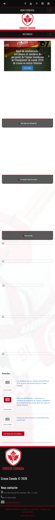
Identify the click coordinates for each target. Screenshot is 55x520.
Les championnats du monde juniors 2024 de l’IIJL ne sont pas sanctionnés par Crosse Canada (33, 383)
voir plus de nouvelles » (13, 433)
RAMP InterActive (12, 509)
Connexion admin (27, 515)
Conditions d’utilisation (30, 509)
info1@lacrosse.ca (12, 502)
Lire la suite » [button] (8, 390)
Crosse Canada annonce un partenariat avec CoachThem (33, 419)
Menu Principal (27, 10)
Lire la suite (27, 68)
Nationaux (27, 34)
